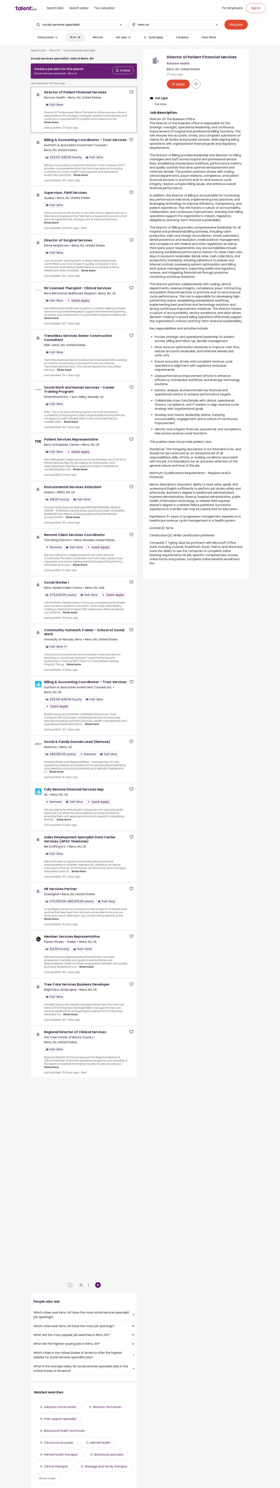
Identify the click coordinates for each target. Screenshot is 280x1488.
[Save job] (131, 92)
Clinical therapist (56, 1466)
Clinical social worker (59, 1443)
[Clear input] (120, 24)
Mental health (100, 1443)
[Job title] (76, 24)
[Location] (172, 24)
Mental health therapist (61, 1454)
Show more (51, 122)
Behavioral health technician (64, 1431)
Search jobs (38, 50)
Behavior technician (107, 1407)
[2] (98, 1285)
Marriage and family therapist (106, 1466)
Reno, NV (54, 50)
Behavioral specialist (108, 1454)
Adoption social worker (60, 1407)
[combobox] (78, 24)
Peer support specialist (60, 1419)
